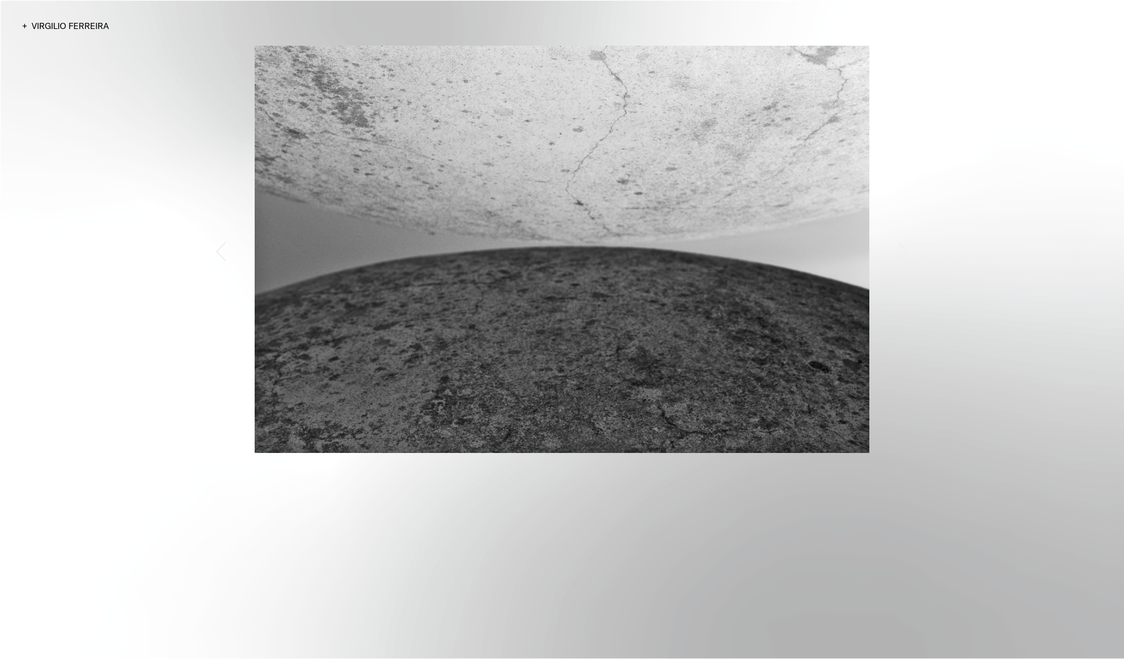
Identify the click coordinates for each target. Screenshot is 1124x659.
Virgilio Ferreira (70, 25)
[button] (221, 251)
